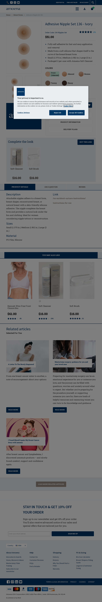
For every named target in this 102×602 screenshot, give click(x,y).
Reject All (57, 112)
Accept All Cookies (76, 112)
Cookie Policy (68, 106)
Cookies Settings (23, 112)
